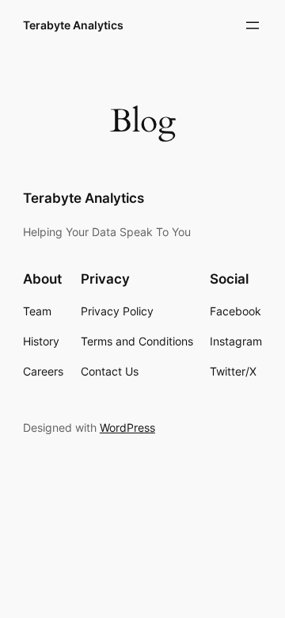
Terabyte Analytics (73, 25)
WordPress (127, 427)
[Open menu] (252, 25)
